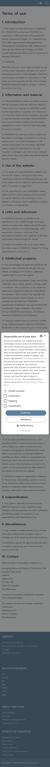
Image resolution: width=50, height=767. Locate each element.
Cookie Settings (30, 382)
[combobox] (41, 336)
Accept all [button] (26, 413)
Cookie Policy (25, 431)
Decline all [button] (26, 419)
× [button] (45, 336)
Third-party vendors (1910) (34, 358)
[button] (25, 425)
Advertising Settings (12, 379)
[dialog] (25, 383)
